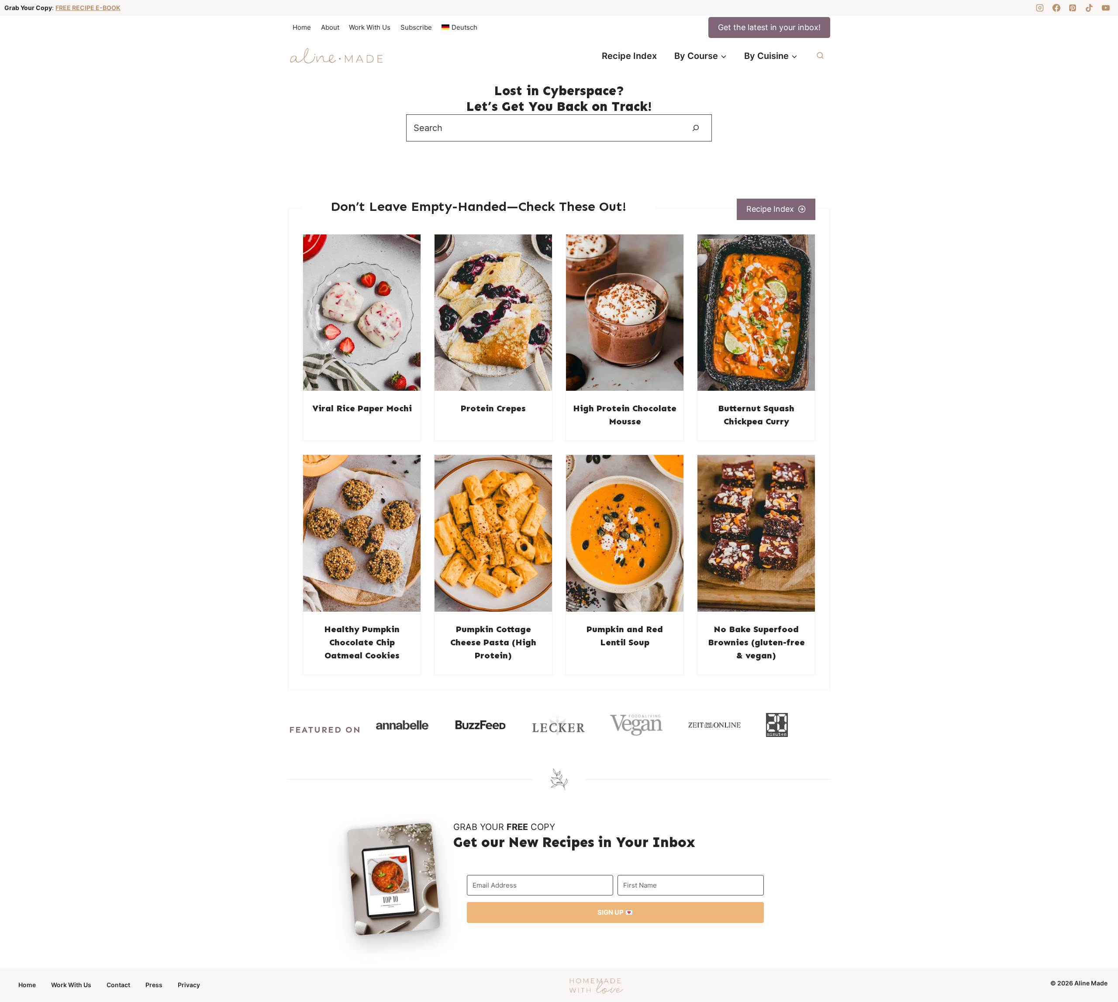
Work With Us (369, 27)
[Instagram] (1040, 8)
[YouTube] (1106, 8)
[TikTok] (1089, 8)
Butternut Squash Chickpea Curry (756, 415)
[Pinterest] (1072, 8)
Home (302, 27)
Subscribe (416, 27)
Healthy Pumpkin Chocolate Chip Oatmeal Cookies (362, 642)
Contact (118, 984)
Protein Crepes (493, 408)
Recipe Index (629, 56)
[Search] (696, 127)
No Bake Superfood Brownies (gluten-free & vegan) (756, 642)
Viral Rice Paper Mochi (362, 408)
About (330, 27)
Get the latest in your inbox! (769, 27)
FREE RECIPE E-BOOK (88, 7)
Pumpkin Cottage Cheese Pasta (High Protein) (493, 642)
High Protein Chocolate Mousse (624, 415)
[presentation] (362, 312)
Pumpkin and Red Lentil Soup (625, 635)
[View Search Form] (820, 55)
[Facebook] (1056, 8)
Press (153, 984)
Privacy (189, 984)
